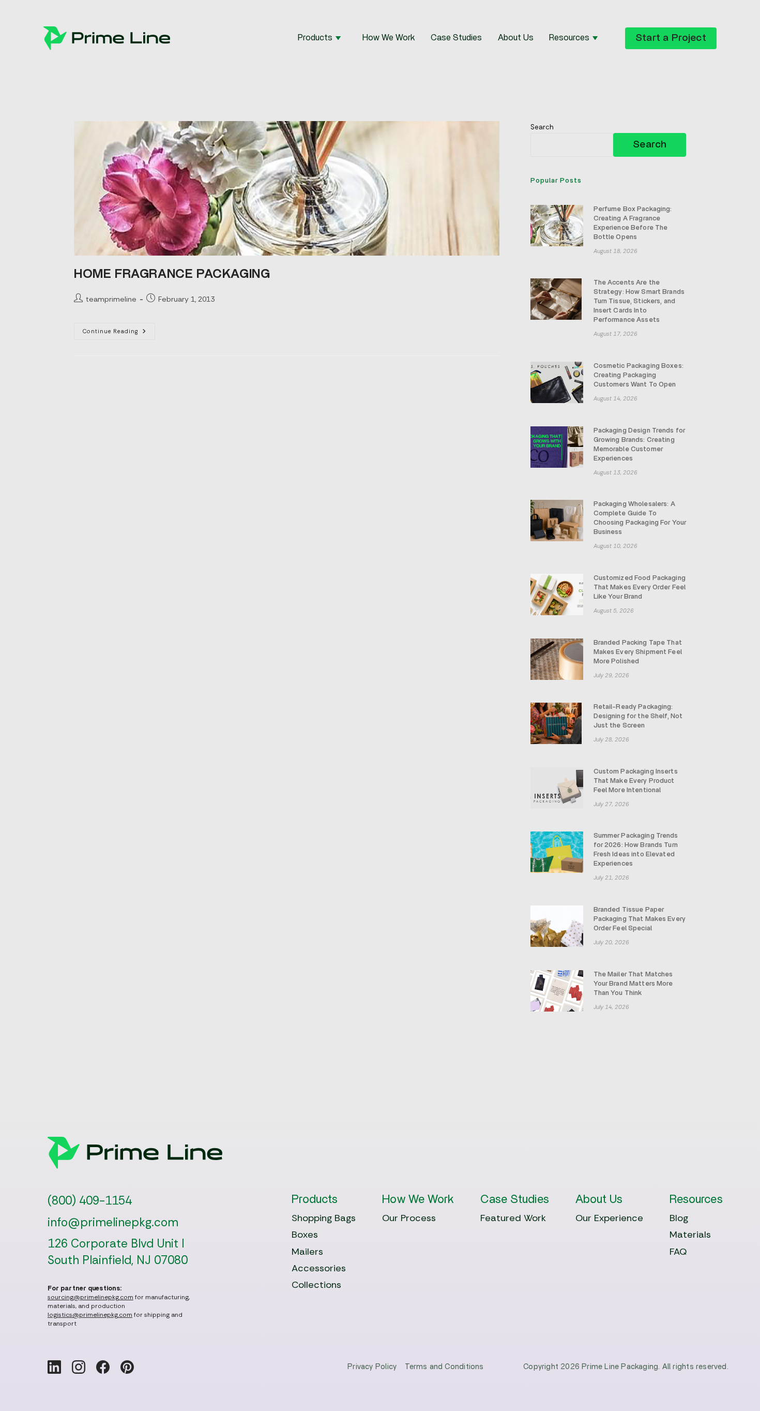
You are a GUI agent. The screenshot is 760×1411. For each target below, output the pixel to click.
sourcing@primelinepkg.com (90, 1297)
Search (542, 127)
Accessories (319, 1268)
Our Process (409, 1218)
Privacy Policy (372, 1367)
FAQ (678, 1251)
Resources (569, 38)
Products (315, 38)
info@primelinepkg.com (113, 1222)
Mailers (307, 1251)
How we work (388, 38)
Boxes (305, 1234)
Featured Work (513, 1218)
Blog (679, 1218)
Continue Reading (119, 333)
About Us (516, 38)
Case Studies (456, 38)
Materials (690, 1234)
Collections (316, 1285)
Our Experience (609, 1218)
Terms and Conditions (444, 1367)
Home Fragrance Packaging (172, 274)
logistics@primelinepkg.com (90, 1315)
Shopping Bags (324, 1218)
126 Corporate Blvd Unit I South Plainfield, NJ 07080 (118, 1251)
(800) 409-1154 (90, 1200)
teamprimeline (111, 299)
